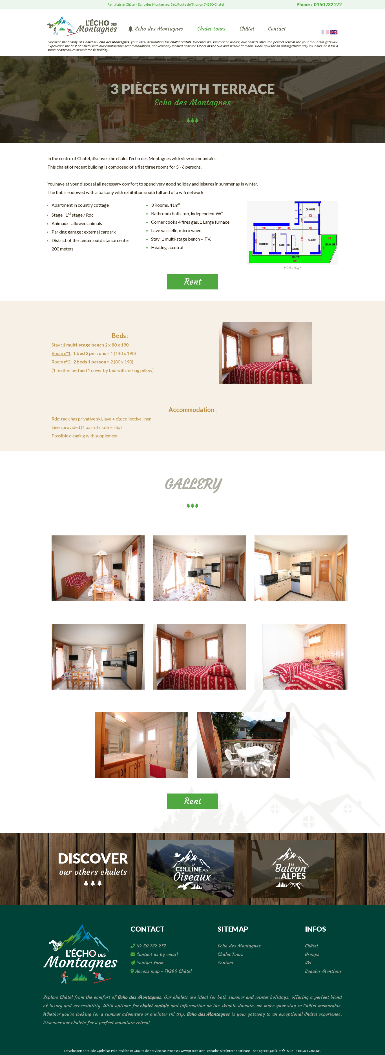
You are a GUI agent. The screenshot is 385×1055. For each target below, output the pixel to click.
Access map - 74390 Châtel (163, 971)
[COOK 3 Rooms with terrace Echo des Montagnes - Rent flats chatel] (301, 570)
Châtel (247, 28)
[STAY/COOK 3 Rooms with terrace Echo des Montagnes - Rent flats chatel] (199, 570)
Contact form (149, 962)
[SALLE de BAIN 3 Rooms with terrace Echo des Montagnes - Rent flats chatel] (142, 747)
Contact (277, 28)
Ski (308, 962)
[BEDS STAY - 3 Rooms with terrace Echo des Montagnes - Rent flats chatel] (265, 353)
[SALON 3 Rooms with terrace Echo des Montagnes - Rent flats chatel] (98, 659)
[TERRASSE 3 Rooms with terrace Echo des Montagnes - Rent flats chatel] (243, 747)
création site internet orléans (229, 1050)
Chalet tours (211, 28)
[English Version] (334, 31)
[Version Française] (325, 31)
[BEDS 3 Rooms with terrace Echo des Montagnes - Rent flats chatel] (199, 659)
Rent (192, 281)
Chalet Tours (230, 954)
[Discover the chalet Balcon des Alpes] (290, 868)
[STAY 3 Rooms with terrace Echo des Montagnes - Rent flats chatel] (98, 570)
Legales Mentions (323, 971)
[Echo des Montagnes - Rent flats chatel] (82, 25)
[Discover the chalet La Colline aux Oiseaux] (190, 868)
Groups (312, 954)
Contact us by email (156, 954)
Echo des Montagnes (159, 28)
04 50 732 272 (150, 946)
